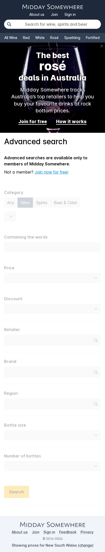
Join (54, 14)
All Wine (10, 37)
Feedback (67, 532)
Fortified (93, 37)
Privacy (87, 532)
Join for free (32, 121)
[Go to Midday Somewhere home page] (52, 6)
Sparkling (72, 37)
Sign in (70, 14)
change (85, 545)
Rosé (54, 37)
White (40, 37)
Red (26, 37)
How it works (71, 121)
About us (36, 14)
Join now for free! (51, 172)
